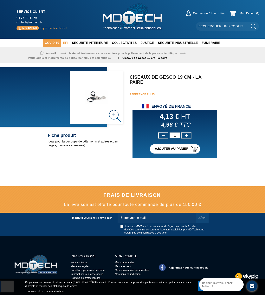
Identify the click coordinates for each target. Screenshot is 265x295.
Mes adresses (123, 266)
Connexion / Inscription (209, 13)
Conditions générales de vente (88, 270)
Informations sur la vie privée (87, 274)
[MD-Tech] (132, 17)
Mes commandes (124, 262)
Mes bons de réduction (127, 274)
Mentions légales (80, 266)
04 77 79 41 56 (26, 18)
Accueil (51, 53)
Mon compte (126, 256)
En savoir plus (35, 291)
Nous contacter (79, 262)
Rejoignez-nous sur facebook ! (189, 267)
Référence (138, 94)
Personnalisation (54, 291)
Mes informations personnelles (132, 270)
